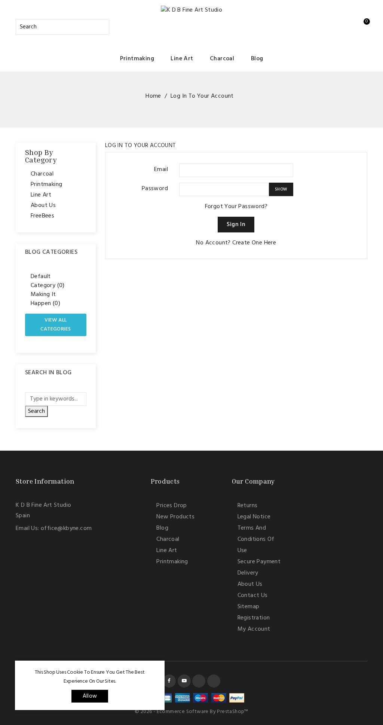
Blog (257, 59)
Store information (45, 481)
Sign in (236, 224)
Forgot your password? (236, 206)
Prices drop (171, 506)
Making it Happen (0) (45, 299)
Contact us (253, 595)
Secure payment (259, 562)
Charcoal (222, 59)
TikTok (213, 681)
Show (281, 189)
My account (254, 629)
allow (90, 696)
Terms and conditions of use (256, 539)
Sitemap (249, 607)
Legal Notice (254, 517)
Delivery (248, 573)
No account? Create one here (236, 243)
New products (175, 517)
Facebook (169, 681)
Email (161, 169)
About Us (43, 205)
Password (155, 188)
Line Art (182, 59)
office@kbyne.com (66, 528)
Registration (254, 618)
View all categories (55, 324)
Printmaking (137, 59)
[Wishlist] (323, 25)
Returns (248, 506)
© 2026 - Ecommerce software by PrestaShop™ (191, 711)
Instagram (198, 681)
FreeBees (42, 216)
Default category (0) (48, 281)
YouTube (184, 681)
